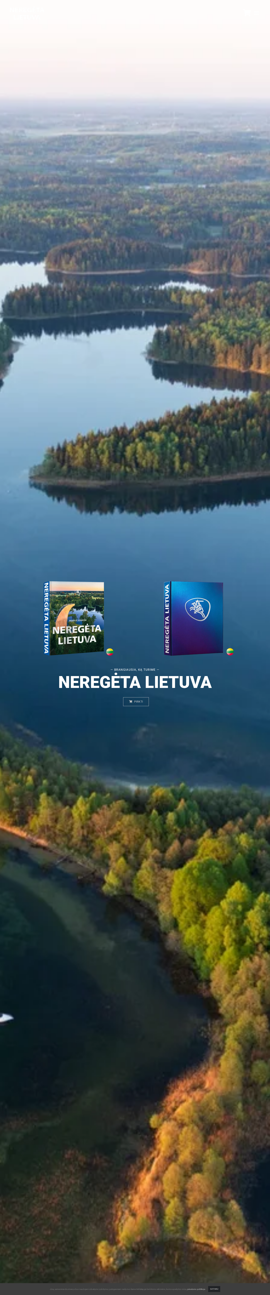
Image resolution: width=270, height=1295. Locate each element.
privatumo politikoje (196, 1289)
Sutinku (214, 1289)
